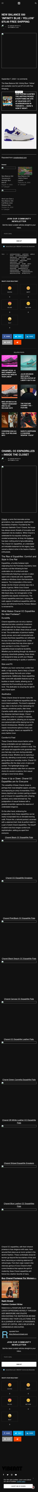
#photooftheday (15, 263)
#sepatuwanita (14, 266)
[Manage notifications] (33, 1487)
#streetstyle (26, 273)
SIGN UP (19, 241)
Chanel (4, 519)
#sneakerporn (25, 270)
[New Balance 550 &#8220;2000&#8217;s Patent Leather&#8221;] (25, 171)
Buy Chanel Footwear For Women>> (19, 1278)
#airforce (25, 254)
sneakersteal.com (20, 157)
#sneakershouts (27, 271)
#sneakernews (14, 270)
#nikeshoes (13, 262)
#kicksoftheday (15, 259)
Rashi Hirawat (7, 1301)
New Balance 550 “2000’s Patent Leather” (24, 178)
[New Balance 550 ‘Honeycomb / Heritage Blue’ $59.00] (9, 171)
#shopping (13, 268)
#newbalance (14, 260)
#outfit (21, 262)
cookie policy (21, 1481)
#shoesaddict (25, 266)
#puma (24, 263)
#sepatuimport (24, 265)
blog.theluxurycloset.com (18, 1334)
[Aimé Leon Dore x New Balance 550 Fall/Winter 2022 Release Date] (9, 193)
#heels (32, 254)
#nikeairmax (23, 260)
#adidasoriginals (15, 254)
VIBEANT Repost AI (15, 26)
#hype (12, 255)
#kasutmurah (23, 257)
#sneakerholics (23, 268)
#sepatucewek (14, 265)
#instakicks (13, 257)
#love (23, 259)
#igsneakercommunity (22, 255)
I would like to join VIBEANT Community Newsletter (20, 246)
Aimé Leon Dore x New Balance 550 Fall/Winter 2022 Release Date (8, 202)
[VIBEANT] (19, 3)
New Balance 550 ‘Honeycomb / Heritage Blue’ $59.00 (7, 179)
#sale (29, 263)
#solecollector (15, 273)
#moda (29, 259)
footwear (30, 538)
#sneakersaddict (15, 271)
